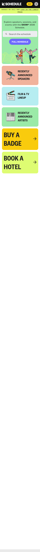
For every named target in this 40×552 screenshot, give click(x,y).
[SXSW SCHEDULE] (11, 4)
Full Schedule (20, 41)
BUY (29, 4)
